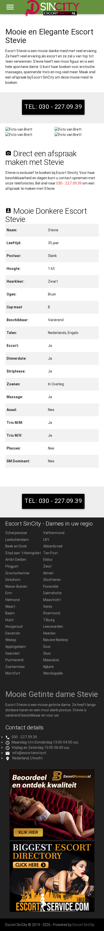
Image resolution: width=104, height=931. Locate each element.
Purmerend (14, 660)
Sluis (47, 653)
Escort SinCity (83, 924)
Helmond (12, 600)
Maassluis (51, 660)
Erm (8, 593)
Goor (47, 646)
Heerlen (49, 633)
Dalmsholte (52, 593)
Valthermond (53, 533)
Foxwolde (50, 586)
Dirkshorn (12, 579)
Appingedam (15, 646)
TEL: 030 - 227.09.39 (53, 106)
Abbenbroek (53, 546)
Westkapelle (53, 673)
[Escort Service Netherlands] (52, 910)
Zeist (47, 566)
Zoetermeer (15, 666)
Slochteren (52, 579)
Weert (10, 606)
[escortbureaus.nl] (52, 838)
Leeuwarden (53, 626)
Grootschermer (17, 573)
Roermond (51, 613)
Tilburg (49, 620)
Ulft (46, 539)
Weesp (10, 640)
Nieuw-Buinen (16, 586)
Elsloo (48, 559)
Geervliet (12, 653)
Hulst (9, 620)
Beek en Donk (16, 546)
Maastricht (52, 600)
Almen (48, 573)
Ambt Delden (15, 559)
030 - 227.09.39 (69, 183)
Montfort (12, 673)
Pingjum (11, 566)
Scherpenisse (16, 533)
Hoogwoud (13, 626)
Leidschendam (17, 539)
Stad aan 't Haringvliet (23, 553)
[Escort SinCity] (51, 10)
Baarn (10, 613)
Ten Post (50, 553)
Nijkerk (48, 666)
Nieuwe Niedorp (55, 640)
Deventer (12, 633)
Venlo (47, 606)
